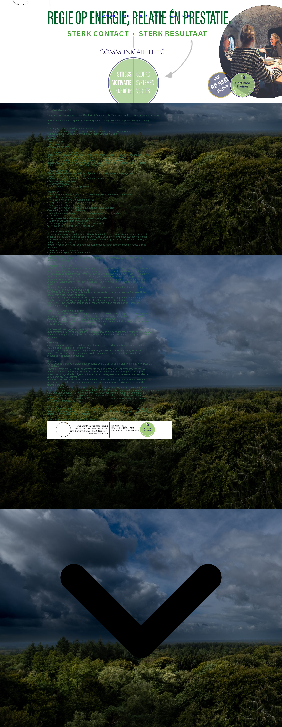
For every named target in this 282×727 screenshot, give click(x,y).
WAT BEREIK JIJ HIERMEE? (116, 16)
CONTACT (184, 16)
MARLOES (158, 16)
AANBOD (142, 16)
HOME (95, 16)
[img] (141, 51)
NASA (172, 16)
